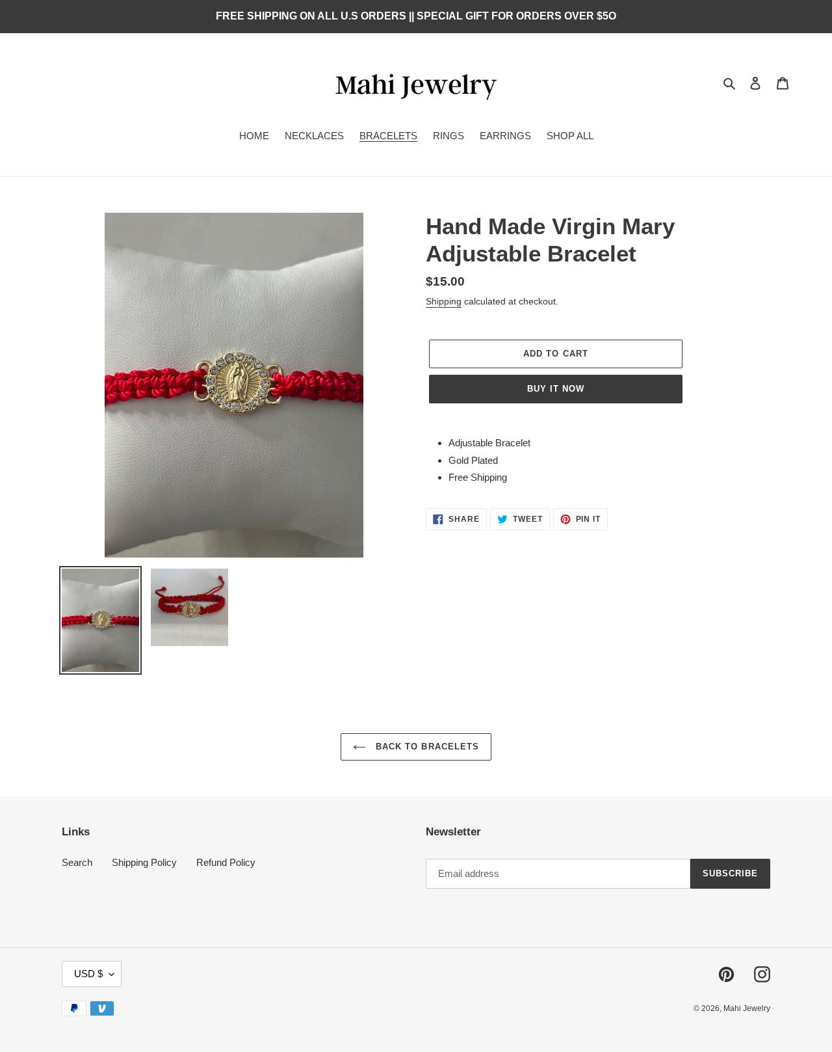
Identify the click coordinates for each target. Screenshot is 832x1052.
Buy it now (555, 389)
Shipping (444, 301)
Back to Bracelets (425, 746)
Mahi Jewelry (746, 1008)
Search (77, 862)
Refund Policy (225, 862)
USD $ (88, 973)
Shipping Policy (144, 862)
